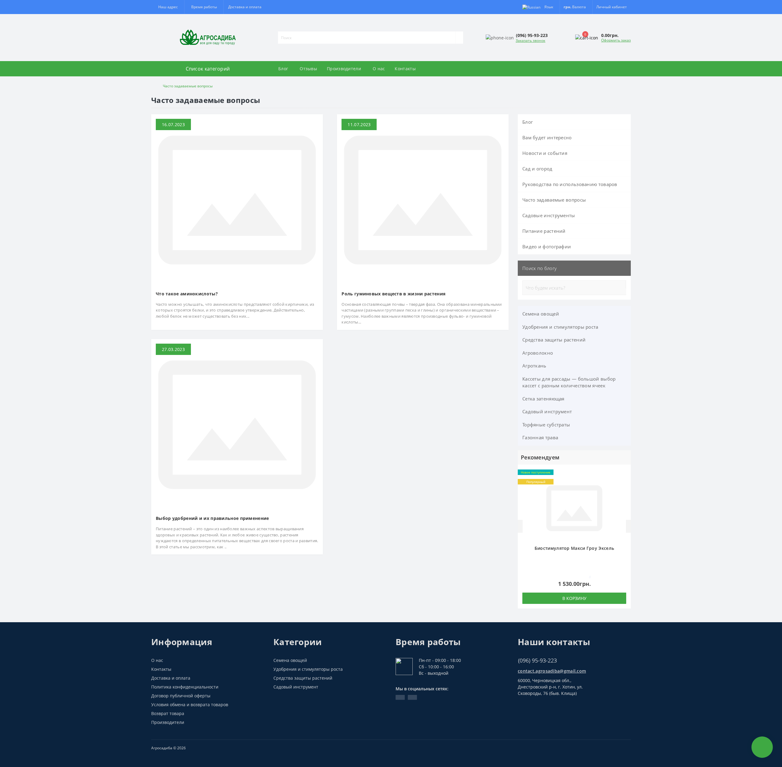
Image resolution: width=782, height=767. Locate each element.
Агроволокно (537, 353)
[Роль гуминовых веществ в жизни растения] (423, 200)
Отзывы (308, 68)
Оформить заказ (616, 40)
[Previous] (520, 526)
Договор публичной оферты (180, 696)
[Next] (628, 526)
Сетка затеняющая (543, 399)
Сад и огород (537, 169)
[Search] (459, 37)
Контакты (405, 68)
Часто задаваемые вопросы (554, 200)
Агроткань (534, 366)
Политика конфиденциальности (184, 687)
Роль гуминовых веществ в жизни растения (393, 294)
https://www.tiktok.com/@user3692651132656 (412, 697)
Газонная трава (540, 437)
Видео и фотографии (546, 246)
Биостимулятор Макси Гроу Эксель (574, 548)
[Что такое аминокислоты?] (237, 200)
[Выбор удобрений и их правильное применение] (237, 424)
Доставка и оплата (244, 6)
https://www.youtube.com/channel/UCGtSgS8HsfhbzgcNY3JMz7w (400, 697)
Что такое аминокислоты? (187, 294)
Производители (344, 68)
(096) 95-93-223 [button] (537, 660)
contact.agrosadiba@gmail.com (552, 671)
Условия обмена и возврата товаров (189, 704)
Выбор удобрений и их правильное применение (212, 518)
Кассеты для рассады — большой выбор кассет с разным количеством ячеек (569, 382)
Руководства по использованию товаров (569, 184)
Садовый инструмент (547, 411)
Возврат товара (167, 713)
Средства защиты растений (554, 340)
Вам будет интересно (547, 137)
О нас (379, 68)
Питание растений (544, 231)
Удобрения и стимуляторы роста (560, 327)
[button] (203, 7)
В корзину (574, 598)
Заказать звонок (530, 40)
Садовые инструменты (548, 215)
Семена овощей (540, 314)
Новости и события (544, 153)
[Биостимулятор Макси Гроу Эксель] (574, 507)
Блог (283, 68)
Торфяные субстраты (546, 425)
